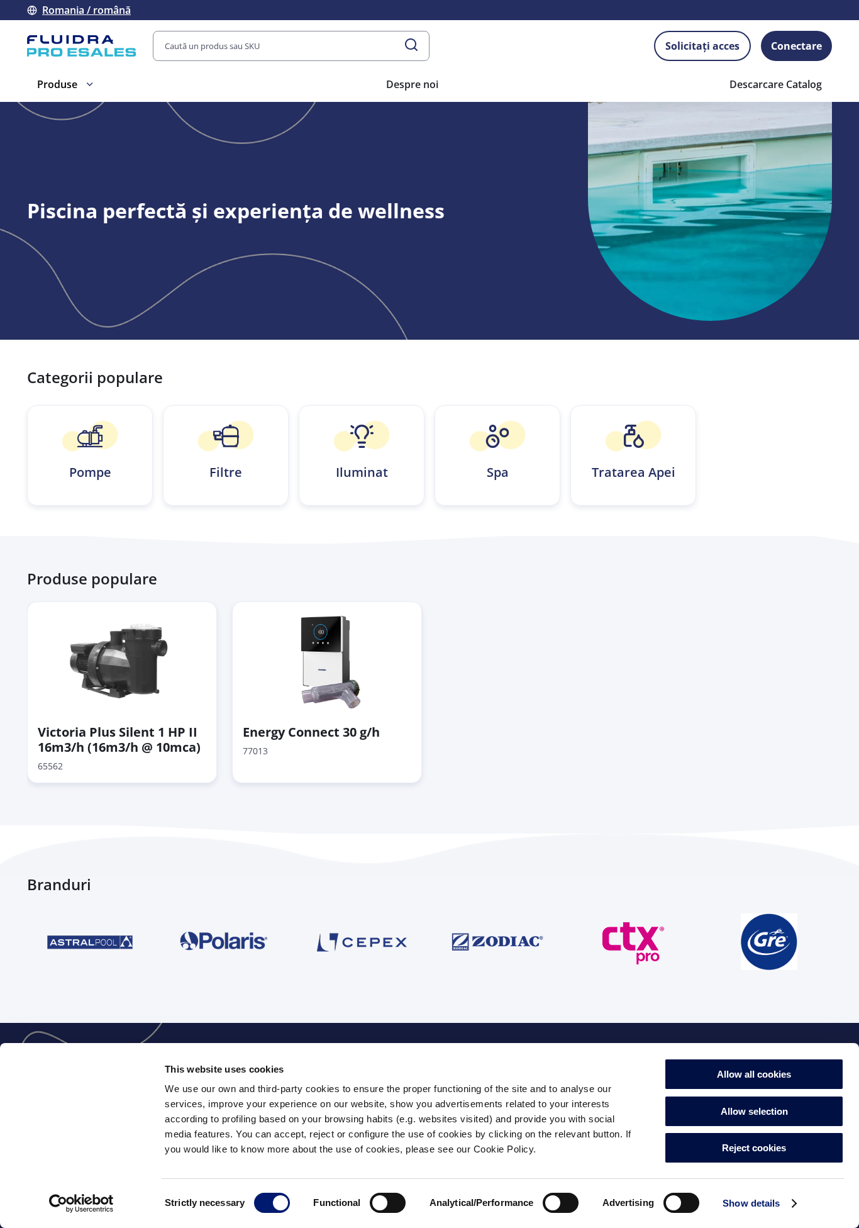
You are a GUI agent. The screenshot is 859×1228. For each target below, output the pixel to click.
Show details (751, 1203)
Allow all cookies (754, 1074)
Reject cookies (754, 1147)
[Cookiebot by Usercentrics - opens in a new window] (81, 1203)
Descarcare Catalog (775, 84)
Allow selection (754, 1111)
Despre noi (412, 84)
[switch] (388, 1203)
